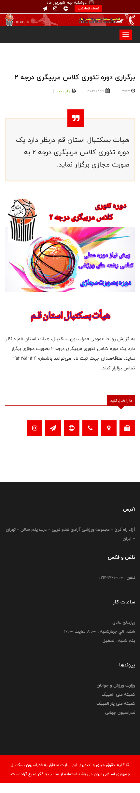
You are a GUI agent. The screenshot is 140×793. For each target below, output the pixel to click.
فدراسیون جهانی (120, 712)
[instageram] (54, 9)
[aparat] (65, 9)
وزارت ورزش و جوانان (116, 685)
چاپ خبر (63, 91)
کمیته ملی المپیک (118, 694)
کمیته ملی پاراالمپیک (115, 703)
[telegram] (45, 9)
